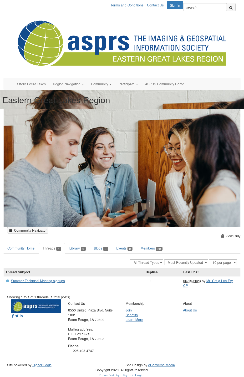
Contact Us (155, 5)
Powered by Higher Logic (122, 375)
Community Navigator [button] (29, 230)
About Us (190, 310)
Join (129, 310)
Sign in (175, 5)
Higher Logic (41, 364)
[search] (231, 7)
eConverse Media (161, 364)
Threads (51, 248)
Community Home (21, 248)
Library (76, 248)
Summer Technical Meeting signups (38, 280)
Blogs (100, 248)
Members (151, 248)
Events (123, 248)
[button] (68, 84)
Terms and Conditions (126, 5)
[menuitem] (128, 4)
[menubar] (138, 4)
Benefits (132, 314)
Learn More (134, 319)
